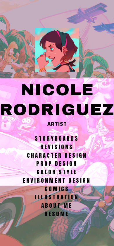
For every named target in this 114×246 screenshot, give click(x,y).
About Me (56, 205)
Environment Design (57, 180)
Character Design (57, 155)
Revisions (56, 147)
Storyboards (57, 138)
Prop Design (56, 163)
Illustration (57, 197)
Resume (56, 214)
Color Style (57, 172)
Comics (57, 189)
